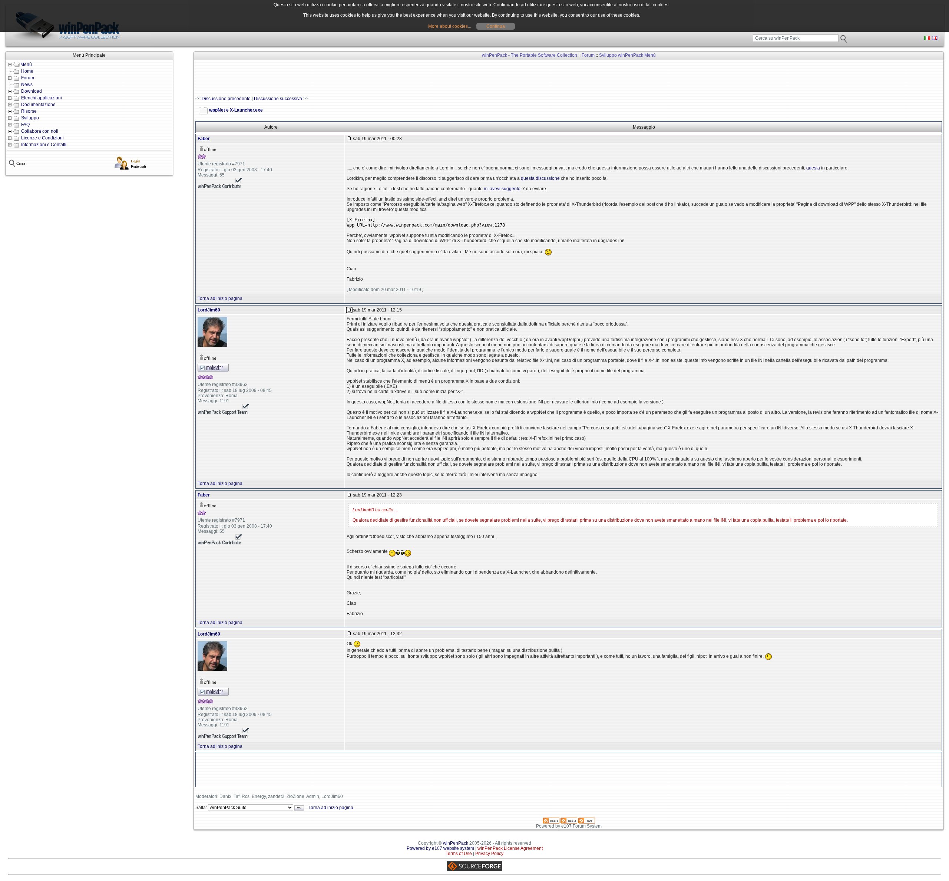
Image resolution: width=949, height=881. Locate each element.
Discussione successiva (278, 98)
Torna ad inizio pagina (220, 298)
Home (27, 71)
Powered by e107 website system (440, 848)
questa (813, 168)
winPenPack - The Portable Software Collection (529, 55)
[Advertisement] (330, 78)
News (27, 84)
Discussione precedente (226, 98)
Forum (27, 77)
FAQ (25, 124)
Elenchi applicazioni (41, 97)
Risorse (29, 111)
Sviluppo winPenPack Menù (627, 55)
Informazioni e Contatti (43, 144)
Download (31, 91)
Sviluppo (30, 118)
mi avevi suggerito (502, 188)
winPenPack (455, 843)
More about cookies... (449, 26)
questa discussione (540, 178)
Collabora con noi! (39, 131)
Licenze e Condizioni (42, 138)
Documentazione (38, 104)
